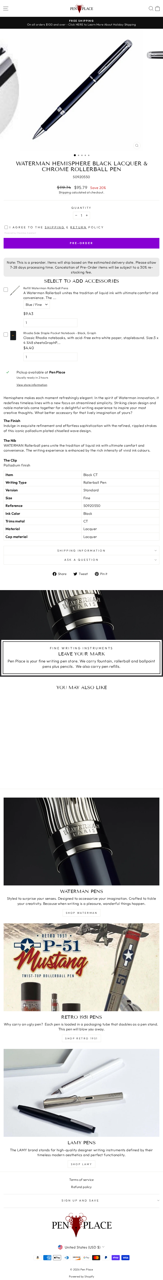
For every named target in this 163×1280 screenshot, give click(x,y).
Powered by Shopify (81, 1276)
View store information (32, 384)
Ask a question (81, 559)
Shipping (65, 192)
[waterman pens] (81, 841)
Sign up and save (81, 1200)
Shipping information (81, 550)
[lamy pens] (81, 1093)
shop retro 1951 (81, 1038)
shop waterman (81, 912)
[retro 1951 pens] (81, 967)
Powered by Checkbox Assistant (20, 233)
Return (78, 227)
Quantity (81, 207)
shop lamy (81, 1164)
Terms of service (81, 1180)
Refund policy (81, 1187)
